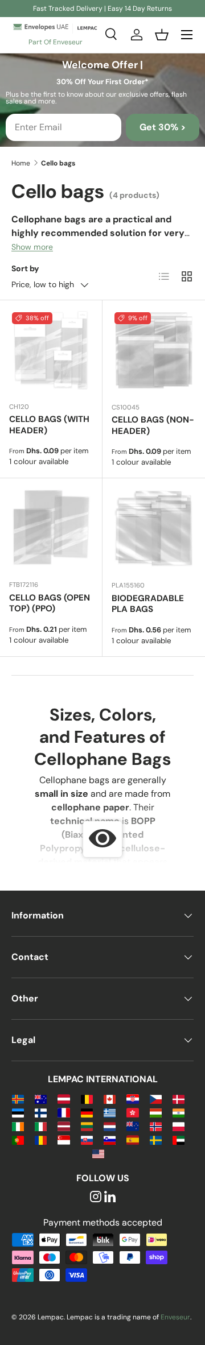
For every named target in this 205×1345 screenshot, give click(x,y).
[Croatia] (132, 1098)
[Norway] (156, 1126)
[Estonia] (18, 1112)
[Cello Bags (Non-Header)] (154, 351)
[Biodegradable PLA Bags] (154, 529)
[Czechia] (156, 1098)
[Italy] (41, 1126)
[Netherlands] (110, 1126)
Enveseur (175, 1317)
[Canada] (110, 1098)
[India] (178, 1112)
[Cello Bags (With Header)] (51, 351)
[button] (161, 34)
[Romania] (41, 1139)
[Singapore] (63, 1139)
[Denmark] (178, 1098)
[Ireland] (18, 1126)
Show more (32, 247)
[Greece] (110, 1112)
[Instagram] (95, 1197)
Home (20, 163)
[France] (63, 1112)
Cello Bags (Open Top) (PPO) (49, 603)
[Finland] (41, 1112)
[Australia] (41, 1098)
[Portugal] (18, 1139)
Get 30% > (163, 127)
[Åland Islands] (18, 1098)
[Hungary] (156, 1112)
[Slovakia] (87, 1139)
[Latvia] (63, 1126)
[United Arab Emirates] (178, 1139)
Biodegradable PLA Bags (148, 604)
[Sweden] (156, 1139)
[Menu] (186, 34)
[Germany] (87, 1112)
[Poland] (178, 1126)
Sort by (25, 268)
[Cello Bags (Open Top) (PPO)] (51, 529)
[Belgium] (87, 1098)
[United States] (98, 1153)
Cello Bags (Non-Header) (153, 425)
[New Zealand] (132, 1126)
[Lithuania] (87, 1126)
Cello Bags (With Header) (49, 424)
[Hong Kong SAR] (132, 1112)
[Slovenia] (110, 1139)
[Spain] (132, 1139)
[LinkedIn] (110, 1197)
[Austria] (63, 1098)
